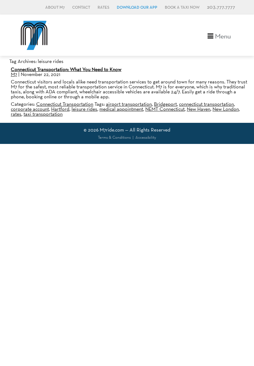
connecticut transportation (206, 104)
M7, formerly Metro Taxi (34, 35)
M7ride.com (112, 130)
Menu (222, 35)
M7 (14, 74)
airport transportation (129, 104)
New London (225, 109)
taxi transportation (43, 114)
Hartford (60, 109)
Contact (81, 8)
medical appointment (121, 109)
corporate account (30, 109)
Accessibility (145, 137)
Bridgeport (165, 104)
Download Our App (137, 8)
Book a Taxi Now (182, 8)
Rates (103, 8)
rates (16, 114)
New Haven (198, 109)
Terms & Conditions (114, 137)
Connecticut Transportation (64, 104)
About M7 (55, 8)
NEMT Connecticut (165, 109)
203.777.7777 (221, 7)
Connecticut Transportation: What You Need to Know (66, 69)
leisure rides (84, 109)
